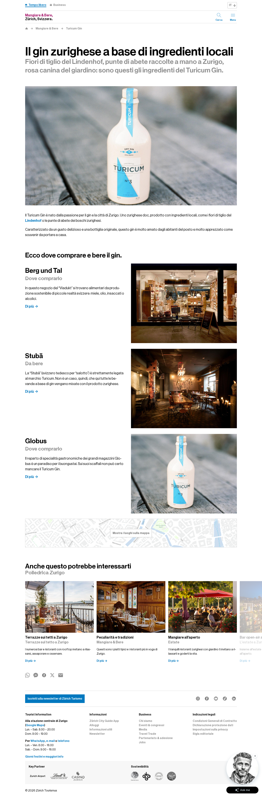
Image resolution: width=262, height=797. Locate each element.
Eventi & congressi (151, 725)
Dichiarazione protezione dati (213, 725)
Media (143, 729)
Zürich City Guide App (104, 721)
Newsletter (97, 733)
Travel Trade (147, 733)
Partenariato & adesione (156, 738)
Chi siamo (145, 721)
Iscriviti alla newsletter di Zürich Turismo (55, 698)
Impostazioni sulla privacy (210, 729)
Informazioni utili (100, 729)
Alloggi (94, 725)
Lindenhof (33, 220)
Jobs (142, 742)
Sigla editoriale (203, 733)
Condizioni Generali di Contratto (215, 721)
